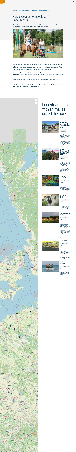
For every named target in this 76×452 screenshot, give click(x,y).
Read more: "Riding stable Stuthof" (57, 269)
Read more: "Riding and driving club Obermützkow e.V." (57, 134)
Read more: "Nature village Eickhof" (57, 225)
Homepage (15, 10)
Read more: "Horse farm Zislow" (57, 202)
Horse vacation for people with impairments (40, 10)
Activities (21, 10)
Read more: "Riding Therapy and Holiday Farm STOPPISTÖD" (57, 161)
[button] (30, 311)
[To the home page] (3, 2)
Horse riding (26, 10)
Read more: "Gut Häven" (57, 250)
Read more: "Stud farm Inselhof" (57, 184)
